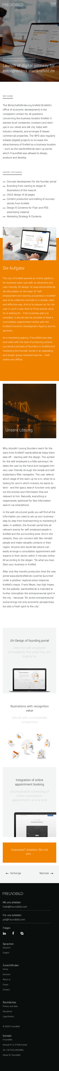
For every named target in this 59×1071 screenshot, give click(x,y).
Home (5, 969)
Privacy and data (10, 1006)
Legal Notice (8, 1017)
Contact (6, 990)
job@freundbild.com (14, 919)
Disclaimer (7, 1012)
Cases (5, 985)
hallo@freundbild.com (15, 907)
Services (6, 974)
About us (7, 979)
